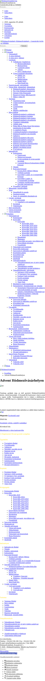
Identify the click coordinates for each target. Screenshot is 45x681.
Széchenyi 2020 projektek (26, 272)
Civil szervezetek (19, 200)
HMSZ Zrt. (21, 75)
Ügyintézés (8, 26)
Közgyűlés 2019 (14, 495)
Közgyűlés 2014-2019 (29, 227)
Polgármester (17, 218)
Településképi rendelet (25, 266)
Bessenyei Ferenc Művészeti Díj (24, 95)
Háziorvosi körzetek (24, 157)
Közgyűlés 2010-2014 (29, 229)
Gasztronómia (18, 106)
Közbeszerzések (18, 334)
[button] (8, 653)
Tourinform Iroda (19, 101)
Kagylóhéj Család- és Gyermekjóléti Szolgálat (25, 179)
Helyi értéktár (13, 112)
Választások (13, 360)
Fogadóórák (21, 245)
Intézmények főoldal (11, 547)
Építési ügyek (17, 321)
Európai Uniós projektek (25, 276)
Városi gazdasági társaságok (23, 73)
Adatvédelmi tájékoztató (12, 635)
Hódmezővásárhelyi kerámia (23, 116)
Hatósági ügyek (18, 319)
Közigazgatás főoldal (11, 491)
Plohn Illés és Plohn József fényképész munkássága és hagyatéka (26, 127)
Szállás (15, 105)
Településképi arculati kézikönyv (28, 268)
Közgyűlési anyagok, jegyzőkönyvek (30, 241)
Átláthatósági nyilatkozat (21, 331)
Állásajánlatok (14, 346)
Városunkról (13, 54)
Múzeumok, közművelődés (18, 188)
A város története (14, 56)
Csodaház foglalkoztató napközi (28, 182)
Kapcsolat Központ (19, 169)
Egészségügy (17, 153)
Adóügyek (16, 313)
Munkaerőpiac (22, 66)
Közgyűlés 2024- (28, 223)
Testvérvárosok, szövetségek (18, 85)
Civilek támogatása (19, 342)
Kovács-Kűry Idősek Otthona (27, 171)
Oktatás (15, 167)
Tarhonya (16, 136)
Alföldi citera (17, 124)
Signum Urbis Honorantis (22, 93)
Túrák (15, 108)
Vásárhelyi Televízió (20, 576)
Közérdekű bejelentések (21, 325)
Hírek (8, 366)
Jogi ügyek (17, 323)
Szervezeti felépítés (19, 299)
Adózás (20, 70)
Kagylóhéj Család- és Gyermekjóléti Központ (24, 561)
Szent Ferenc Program (16, 354)
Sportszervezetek (19, 194)
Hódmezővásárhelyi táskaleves (23, 140)
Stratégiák (16, 259)
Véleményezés (9, 630)
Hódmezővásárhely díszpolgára (24, 89)
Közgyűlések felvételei (25, 243)
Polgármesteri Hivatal (16, 297)
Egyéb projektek (23, 278)
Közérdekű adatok (19, 253)
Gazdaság (12, 60)
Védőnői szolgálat (23, 173)
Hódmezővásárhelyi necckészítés (24, 134)
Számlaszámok (18, 327)
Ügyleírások (17, 311)
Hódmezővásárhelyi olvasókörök (24, 120)
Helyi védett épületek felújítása (23, 338)
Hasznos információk (11, 613)
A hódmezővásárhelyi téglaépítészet (25, 132)
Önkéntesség (17, 206)
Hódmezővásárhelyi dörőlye (23, 142)
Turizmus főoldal (10, 601)
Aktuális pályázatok (11, 526)
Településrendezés (10, 34)
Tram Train (21, 282)
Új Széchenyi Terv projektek (27, 274)
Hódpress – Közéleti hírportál (23, 578)
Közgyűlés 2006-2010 (29, 231)
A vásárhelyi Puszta (20, 130)
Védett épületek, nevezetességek (24, 103)
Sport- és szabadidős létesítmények (25, 196)
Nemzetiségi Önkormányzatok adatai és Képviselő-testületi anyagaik (31, 289)
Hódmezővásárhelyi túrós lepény (24, 118)
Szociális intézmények (25, 184)
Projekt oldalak (22, 280)
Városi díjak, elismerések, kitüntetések (22, 87)
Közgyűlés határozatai (20, 249)
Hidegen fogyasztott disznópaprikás (25, 143)
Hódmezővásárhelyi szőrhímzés (24, 114)
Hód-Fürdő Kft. (22, 83)
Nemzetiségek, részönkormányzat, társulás (27, 286)
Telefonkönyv (13, 348)
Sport (10, 190)
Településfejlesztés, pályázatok (23, 270)
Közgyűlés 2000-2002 (29, 235)
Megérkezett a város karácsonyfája (12, 430)
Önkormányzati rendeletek (22, 247)
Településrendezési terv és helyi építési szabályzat (21, 624)
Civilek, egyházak (15, 198)
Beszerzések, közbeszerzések (19, 329)
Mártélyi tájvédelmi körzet (22, 147)
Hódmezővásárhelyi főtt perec (23, 138)
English (7, 37)
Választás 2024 (18, 364)
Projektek (7, 32)
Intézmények (8, 30)
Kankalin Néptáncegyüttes (22, 145)
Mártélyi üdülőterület (20, 110)
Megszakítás (4, 651)
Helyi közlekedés (15, 208)
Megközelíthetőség (23, 64)
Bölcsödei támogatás (20, 358)
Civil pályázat (18, 590)
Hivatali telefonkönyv (20, 352)
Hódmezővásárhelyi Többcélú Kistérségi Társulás (27, 294)
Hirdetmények (18, 257)
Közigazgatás (9, 28)
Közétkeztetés (18, 315)
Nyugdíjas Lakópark (20, 186)
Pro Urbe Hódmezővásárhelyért (24, 91)
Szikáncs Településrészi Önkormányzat (30, 292)
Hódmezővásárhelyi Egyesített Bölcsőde (23, 566)
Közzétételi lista (18, 255)
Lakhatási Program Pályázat (22, 356)
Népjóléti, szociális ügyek (22, 317)
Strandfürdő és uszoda (20, 192)
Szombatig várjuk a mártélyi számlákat (13, 423)
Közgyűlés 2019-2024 (29, 225)
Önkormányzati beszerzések (22, 332)
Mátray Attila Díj (19, 97)
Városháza (8, 36)
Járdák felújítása (18, 340)
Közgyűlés (17, 220)
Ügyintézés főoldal (10, 443)
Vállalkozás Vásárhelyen (21, 62)
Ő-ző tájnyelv (17, 149)
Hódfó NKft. (21, 81)
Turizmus (7, 24)
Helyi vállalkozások (24, 71)
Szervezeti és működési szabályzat (25, 251)
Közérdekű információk (21, 305)
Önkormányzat (14, 216)
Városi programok (15, 210)
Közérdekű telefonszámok (22, 350)
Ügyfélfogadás (18, 309)
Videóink (7, 611)
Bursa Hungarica (19, 344)
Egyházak (16, 204)
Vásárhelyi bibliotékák (21, 122)
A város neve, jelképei (16, 58)
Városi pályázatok (15, 336)
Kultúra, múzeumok (11, 551)
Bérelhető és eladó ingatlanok (23, 284)
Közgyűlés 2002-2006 (29, 233)
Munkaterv (21, 239)
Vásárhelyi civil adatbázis (26, 202)
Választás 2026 (18, 362)
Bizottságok (21, 237)
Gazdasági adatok (23, 68)
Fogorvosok (21, 155)
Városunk (9, 52)
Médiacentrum (22, 79)
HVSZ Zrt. (21, 77)
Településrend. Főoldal (12, 622)
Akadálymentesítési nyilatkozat (15, 634)
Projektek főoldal (10, 472)
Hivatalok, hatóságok (11, 457)
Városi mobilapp (14, 212)
